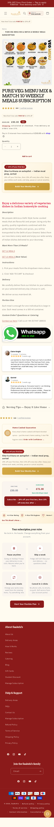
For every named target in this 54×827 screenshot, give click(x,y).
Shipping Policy (12, 737)
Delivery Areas (11, 640)
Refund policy (28, 804)
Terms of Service (12, 730)
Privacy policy (43, 804)
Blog (7, 665)
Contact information (18, 812)
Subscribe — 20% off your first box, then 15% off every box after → (27, 501)
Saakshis (15, 804)
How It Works (11, 646)
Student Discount (13, 677)
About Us (9, 634)
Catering (9, 658)
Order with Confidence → (33, 439)
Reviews (8, 652)
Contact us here (9, 320)
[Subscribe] (40, 771)
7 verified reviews (26, 108)
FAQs (7, 706)
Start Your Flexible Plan (25, 604)
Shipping (6, 126)
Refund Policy (11, 724)
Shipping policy (37, 808)
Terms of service (20, 808)
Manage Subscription (14, 683)
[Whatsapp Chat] (27, 341)
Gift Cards (9, 671)
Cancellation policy (39, 812)
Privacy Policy (11, 743)
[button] (5, 13)
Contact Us (10, 712)
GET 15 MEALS (8, 256)
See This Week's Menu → (11, 520)
